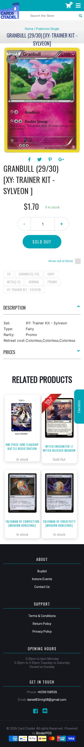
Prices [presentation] (9, 352)
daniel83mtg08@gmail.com (46, 699)
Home (29, 29)
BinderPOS (44, 733)
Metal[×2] (13, 281)
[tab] (42, 309)
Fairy (50, 273)
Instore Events (42, 579)
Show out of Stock (60, 261)
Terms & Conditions (42, 616)
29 (9, 273)
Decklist (79, 406)
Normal (34, 281)
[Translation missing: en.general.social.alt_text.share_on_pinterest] (50, 159)
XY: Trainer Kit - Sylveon (24, 289)
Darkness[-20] (29, 273)
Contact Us (42, 587)
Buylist (42, 571)
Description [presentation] (14, 307)
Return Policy (42, 623)
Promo (52, 281)
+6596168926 (47, 692)
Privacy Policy (42, 631)
